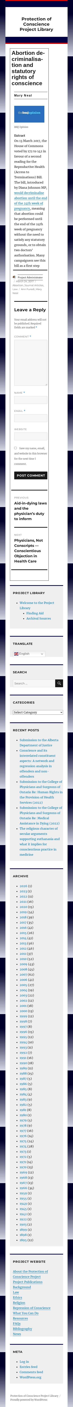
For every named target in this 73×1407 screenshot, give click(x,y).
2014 (23, 938)
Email (19, 411)
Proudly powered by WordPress (28, 1399)
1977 (23, 1131)
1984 (23, 1094)
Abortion (18, 285)
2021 (23, 901)
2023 (23, 891)
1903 (23, 1224)
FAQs (17, 1323)
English (24, 653)
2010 (23, 959)
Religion (19, 1303)
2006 (23, 980)
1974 (23, 1146)
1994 (23, 1042)
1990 (23, 1063)
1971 (23, 1162)
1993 (23, 1047)
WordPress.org (30, 1377)
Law (15, 289)
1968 (23, 1177)
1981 (23, 1110)
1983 (23, 1099)
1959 (23, 1193)
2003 (23, 995)
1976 (23, 1136)
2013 (23, 943)
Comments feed (31, 1372)
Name (19, 392)
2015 (23, 933)
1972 (23, 1157)
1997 (23, 1026)
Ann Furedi (28, 289)
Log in (24, 1361)
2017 (23, 922)
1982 (23, 1105)
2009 (23, 964)
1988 (23, 1073)
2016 (23, 928)
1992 (23, 1052)
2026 (23, 886)
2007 (23, 974)
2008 (23, 969)
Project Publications (27, 1282)
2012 (23, 948)
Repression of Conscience (32, 1308)
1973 (23, 1151)
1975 (23, 1141)
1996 (23, 1032)
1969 (23, 1172)
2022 (23, 896)
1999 (23, 1016)
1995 (23, 1037)
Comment (22, 336)
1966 (23, 1188)
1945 (23, 1209)
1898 (23, 1235)
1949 (23, 1203)
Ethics (17, 1297)
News (17, 1334)
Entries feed (28, 1367)
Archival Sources (38, 618)
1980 (23, 1115)
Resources (20, 1318)
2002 (23, 1000)
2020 (23, 907)
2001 (23, 1006)
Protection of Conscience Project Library (36, 24)
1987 (23, 1078)
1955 (23, 1198)
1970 (23, 1167)
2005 (23, 985)
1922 (23, 1219)
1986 (23, 1084)
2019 (23, 912)
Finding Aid (35, 613)
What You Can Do (26, 1313)
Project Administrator (30, 277)
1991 (23, 1058)
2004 (23, 990)
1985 (23, 1089)
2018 (23, 917)
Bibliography (22, 1329)
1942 (23, 1214)
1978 (23, 1125)
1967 (23, 1183)
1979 (23, 1120)
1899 (23, 1229)
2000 (23, 1011)
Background (22, 1287)
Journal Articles (33, 285)
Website (20, 429)
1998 (23, 1021)
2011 (23, 954)
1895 (23, 1240)
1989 (23, 1068)
